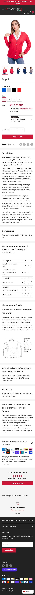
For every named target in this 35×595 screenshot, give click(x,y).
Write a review (17, 483)
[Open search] (24, 13)
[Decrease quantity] (12, 130)
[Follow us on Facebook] (3, 565)
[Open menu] (3, 9)
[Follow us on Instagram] (7, 565)
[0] (31, 12)
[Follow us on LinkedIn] (10, 565)
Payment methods (17, 510)
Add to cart (17, 137)
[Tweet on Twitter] (28, 144)
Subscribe (9, 550)
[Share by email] (31, 144)
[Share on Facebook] (20, 144)
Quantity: (5, 130)
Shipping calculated (25, 109)
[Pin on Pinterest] (24, 144)
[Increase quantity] (22, 130)
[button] (27, 591)
